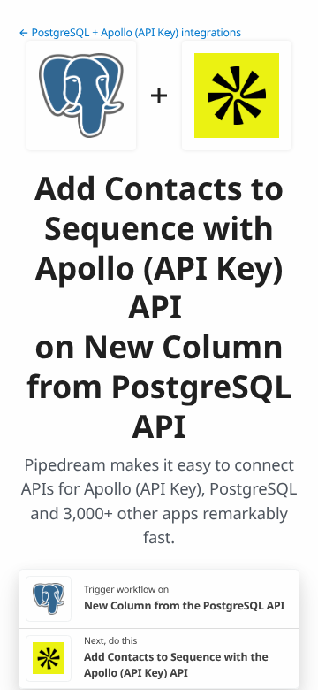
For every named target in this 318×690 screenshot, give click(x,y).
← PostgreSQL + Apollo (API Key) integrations (130, 32)
